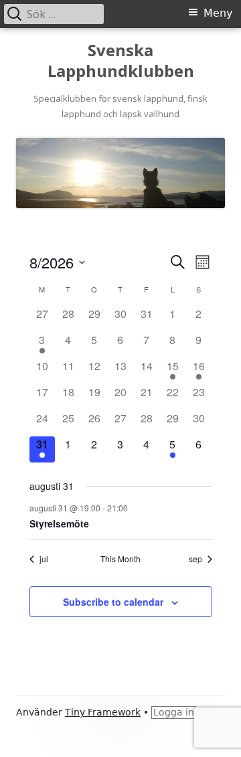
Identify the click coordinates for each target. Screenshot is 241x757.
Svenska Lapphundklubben (121, 61)
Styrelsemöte (59, 523)
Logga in (173, 712)
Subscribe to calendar (113, 601)
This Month (120, 559)
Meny (218, 13)
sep (195, 559)
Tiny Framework (103, 712)
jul (43, 559)
